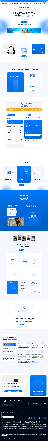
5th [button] (36, 125)
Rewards (21, 3)
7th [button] (39, 125)
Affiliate (24, 3)
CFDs (28, 401)
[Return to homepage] (11, 401)
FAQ (44, 401)
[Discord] (2, 405)
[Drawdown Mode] (12, 137)
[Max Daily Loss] (12, 132)
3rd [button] (32, 125)
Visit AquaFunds (8, 416)
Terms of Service (14, 438)
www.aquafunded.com (4, 435)
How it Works (35, 403)
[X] (7, 405)
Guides (40, 405)
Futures (28, 403)
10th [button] (26, 128)
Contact (34, 3)
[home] (4, 3)
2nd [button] (29, 125)
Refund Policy (3, 438)
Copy (39, 109)
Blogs (39, 403)
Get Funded (33, 134)
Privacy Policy (8, 438)
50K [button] (26, 114)
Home (34, 401)
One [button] (26, 125)
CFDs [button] (22, 106)
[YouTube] (9, 405)
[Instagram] (5, 405)
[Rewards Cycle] (12, 130)
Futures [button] (26, 106)
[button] (16, 3)
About (27, 3)
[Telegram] (12, 405)
